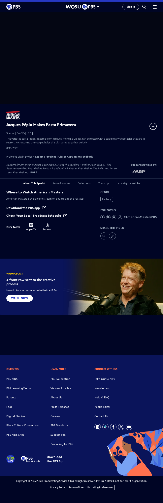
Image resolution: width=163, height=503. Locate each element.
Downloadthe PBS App (55, 459)
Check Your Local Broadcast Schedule (34, 216)
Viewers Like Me (60, 388)
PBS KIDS (11, 379)
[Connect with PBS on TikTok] (105, 427)
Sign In (131, 6)
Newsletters (102, 388)
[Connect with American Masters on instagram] (108, 217)
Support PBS (58, 434)
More (33, 172)
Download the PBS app (23, 208)
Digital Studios (15, 416)
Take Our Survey (104, 379)
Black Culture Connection (22, 425)
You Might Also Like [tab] (129, 183)
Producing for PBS (61, 444)
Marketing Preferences (100, 487)
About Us (56, 397)
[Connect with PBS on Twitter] (121, 427)
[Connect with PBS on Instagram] (97, 427)
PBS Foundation (60, 379)
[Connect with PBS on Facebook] (113, 427)
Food (9, 407)
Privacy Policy (57, 487)
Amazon (47, 227)
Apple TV (31, 227)
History (106, 199)
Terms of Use (76, 487)
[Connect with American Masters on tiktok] (120, 217)
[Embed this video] (103, 235)
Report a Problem (45, 156)
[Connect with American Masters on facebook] (102, 217)
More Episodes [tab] (61, 183)
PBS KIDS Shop (15, 434)
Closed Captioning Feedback (75, 156)
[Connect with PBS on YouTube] (129, 427)
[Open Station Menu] (81, 7)
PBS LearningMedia (18, 388)
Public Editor (102, 407)
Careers (55, 416)
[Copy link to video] (112, 235)
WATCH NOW (19, 298)
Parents (11, 397)
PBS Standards (59, 425)
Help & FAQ (101, 397)
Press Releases (59, 407)
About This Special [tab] (34, 183)
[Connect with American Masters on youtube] (114, 217)
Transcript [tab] (104, 183)
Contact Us (101, 416)
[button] (144, 7)
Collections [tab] (84, 183)
